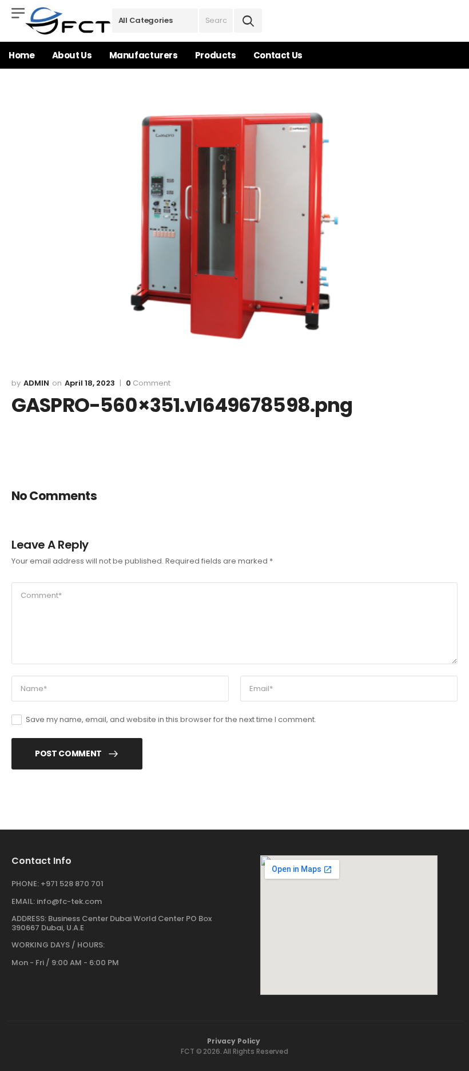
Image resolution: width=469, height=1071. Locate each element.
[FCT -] (68, 21)
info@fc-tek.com (69, 901)
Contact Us (278, 55)
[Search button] (248, 21)
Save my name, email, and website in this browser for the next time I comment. (171, 719)
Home (22, 55)
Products (215, 55)
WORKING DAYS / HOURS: (58, 945)
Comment (148, 383)
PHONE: (25, 883)
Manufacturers (143, 55)
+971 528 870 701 (72, 883)
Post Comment (68, 753)
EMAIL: (23, 901)
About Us (72, 55)
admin (36, 383)
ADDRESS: (28, 918)
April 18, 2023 (90, 383)
